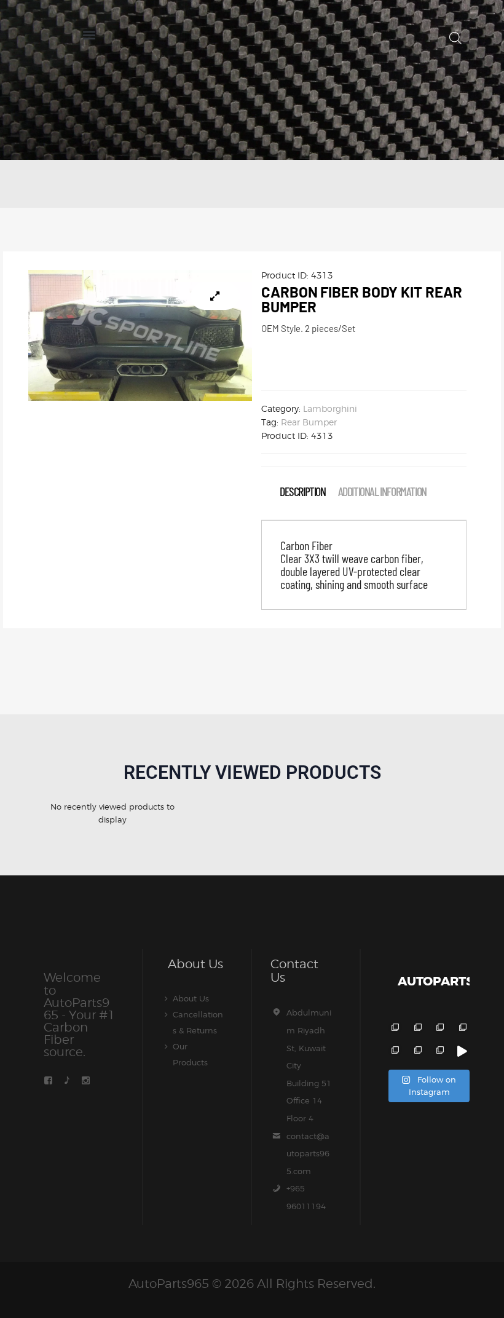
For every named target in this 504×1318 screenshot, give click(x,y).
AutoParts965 (168, 1283)
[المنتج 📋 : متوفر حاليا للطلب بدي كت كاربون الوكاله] (416, 1051)
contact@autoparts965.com (307, 1153)
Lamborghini (330, 408)
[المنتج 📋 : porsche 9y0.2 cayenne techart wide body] (416, 1028)
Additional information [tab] (382, 491)
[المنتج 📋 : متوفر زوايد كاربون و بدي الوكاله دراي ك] (393, 1051)
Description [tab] (303, 491)
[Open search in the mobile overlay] (455, 38)
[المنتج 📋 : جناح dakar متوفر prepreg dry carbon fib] (439, 1051)
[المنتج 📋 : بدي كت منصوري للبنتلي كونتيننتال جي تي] (461, 1028)
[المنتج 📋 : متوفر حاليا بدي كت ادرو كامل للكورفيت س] (461, 1051)
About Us (191, 998)
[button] (89, 35)
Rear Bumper (309, 422)
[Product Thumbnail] (215, 296)
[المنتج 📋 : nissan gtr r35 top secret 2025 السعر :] (439, 1028)
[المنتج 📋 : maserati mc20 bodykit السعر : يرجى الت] (393, 1028)
